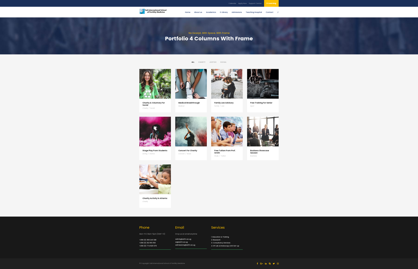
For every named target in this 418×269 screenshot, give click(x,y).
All (193, 62)
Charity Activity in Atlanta (154, 198)
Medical (181, 106)
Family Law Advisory (223, 102)
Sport (252, 106)
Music (189, 154)
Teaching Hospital (254, 12)
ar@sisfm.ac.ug (181, 242)
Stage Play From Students (154, 150)
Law (222, 106)
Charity (202, 62)
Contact (269, 12)
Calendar (232, 3)
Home (187, 12)
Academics (211, 12)
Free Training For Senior (261, 102)
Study (216, 156)
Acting (144, 154)
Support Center (255, 3)
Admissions (237, 12)
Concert (181, 154)
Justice (213, 62)
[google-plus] (261, 263)
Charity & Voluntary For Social (153, 103)
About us (198, 12)
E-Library (224, 12)
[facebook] (257, 263)
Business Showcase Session (259, 151)
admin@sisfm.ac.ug (183, 239)
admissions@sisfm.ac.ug (185, 245)
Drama (152, 154)
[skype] (270, 263)
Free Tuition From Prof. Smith (224, 151)
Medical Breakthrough (189, 102)
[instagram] (278, 263)
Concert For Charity (187, 150)
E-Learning (271, 3)
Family (216, 106)
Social (223, 62)
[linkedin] (266, 263)
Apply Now (242, 3)
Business (253, 156)
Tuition (223, 156)
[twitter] (274, 263)
